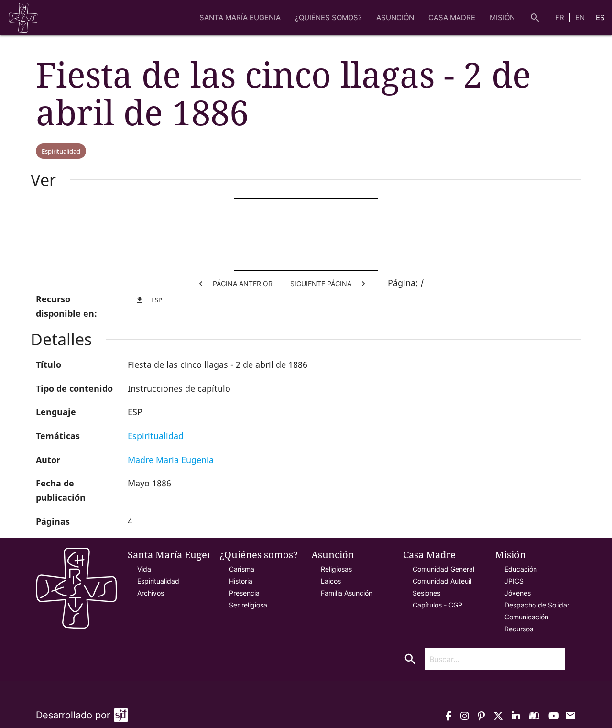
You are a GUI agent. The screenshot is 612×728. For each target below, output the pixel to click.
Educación (520, 569)
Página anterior (234, 283)
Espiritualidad (61, 151)
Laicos (331, 581)
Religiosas (336, 569)
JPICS (514, 581)
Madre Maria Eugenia (171, 459)
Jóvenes (517, 593)
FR (560, 17)
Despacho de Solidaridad (540, 605)
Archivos (150, 593)
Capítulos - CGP (437, 605)
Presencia (244, 593)
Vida (144, 569)
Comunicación (526, 617)
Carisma (241, 569)
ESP (149, 300)
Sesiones (426, 593)
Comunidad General (443, 569)
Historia (240, 581)
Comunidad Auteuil (442, 581)
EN (581, 17)
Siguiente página (329, 283)
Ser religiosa (248, 605)
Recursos (518, 629)
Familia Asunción (346, 593)
